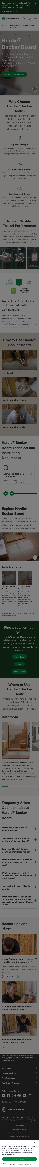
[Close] (34, 1142)
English (3, 1163)
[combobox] (5, 1163)
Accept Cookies (19, 1159)
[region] (19, 1153)
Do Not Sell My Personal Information (19, 1164)
